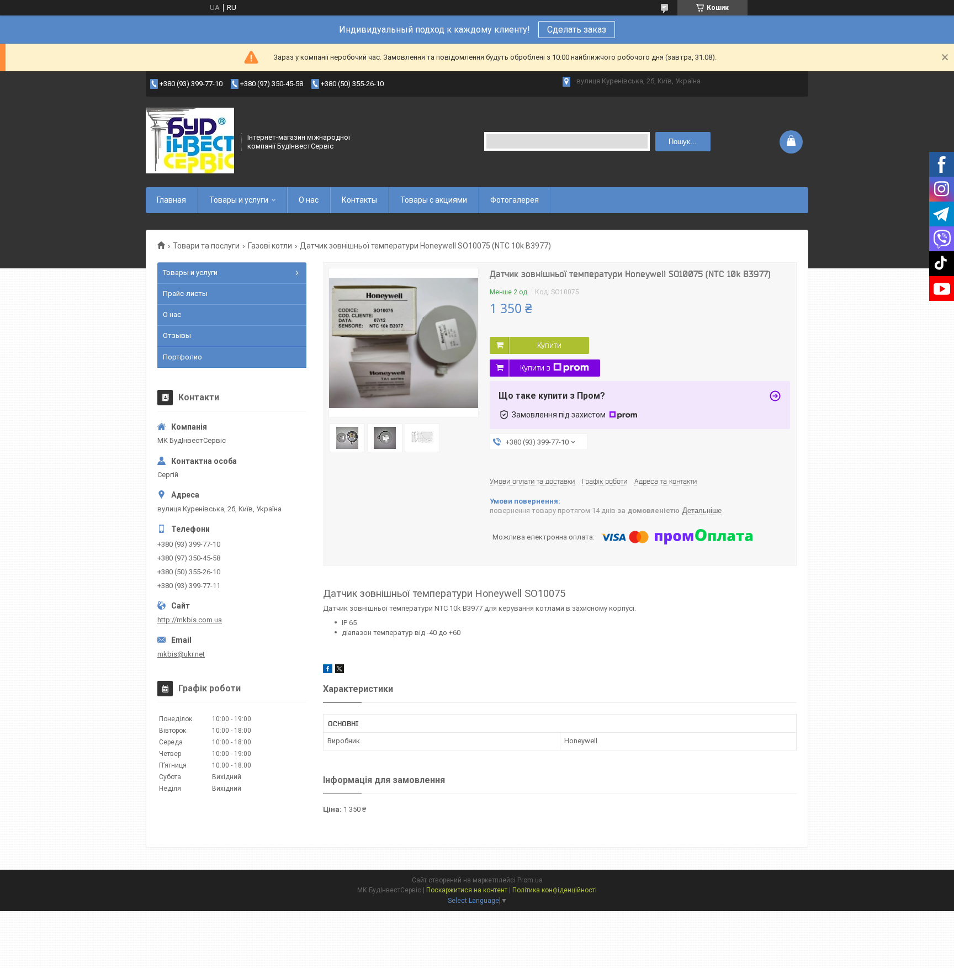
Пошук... (683, 141)
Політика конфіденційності (554, 890)
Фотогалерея (514, 199)
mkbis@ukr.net (181, 654)
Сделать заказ (576, 29)
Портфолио (182, 357)
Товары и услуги (238, 199)
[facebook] (327, 671)
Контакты (359, 199)
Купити (549, 345)
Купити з (535, 367)
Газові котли (270, 245)
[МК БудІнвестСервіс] (190, 141)
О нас (309, 199)
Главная (171, 199)
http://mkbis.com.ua (189, 620)
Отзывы (177, 335)
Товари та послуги (206, 245)
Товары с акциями (433, 199)
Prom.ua (530, 880)
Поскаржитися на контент (466, 890)
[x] (339, 671)
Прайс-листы (185, 293)
